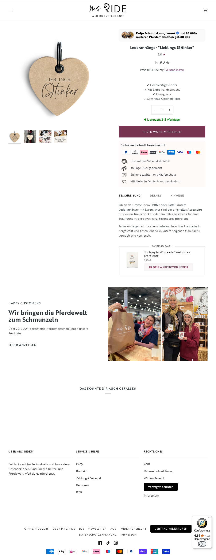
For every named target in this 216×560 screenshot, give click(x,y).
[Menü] (209, 518)
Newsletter (97, 528)
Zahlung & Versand (88, 478)
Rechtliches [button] (153, 451)
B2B (79, 492)
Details (155, 195)
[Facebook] (100, 543)
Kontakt (81, 471)
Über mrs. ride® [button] (20, 451)
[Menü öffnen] (14, 10)
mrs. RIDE (34, 528)
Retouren (82, 485)
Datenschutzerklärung (158, 471)
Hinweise (177, 195)
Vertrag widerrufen (160, 487)
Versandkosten (175, 70)
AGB (147, 464)
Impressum (151, 495)
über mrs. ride (64, 528)
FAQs (80, 464)
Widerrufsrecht (154, 478)
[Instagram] (116, 543)
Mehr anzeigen (22, 345)
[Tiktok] (108, 543)
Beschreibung (130, 195)
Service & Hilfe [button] (87, 451)
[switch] (202, 544)
